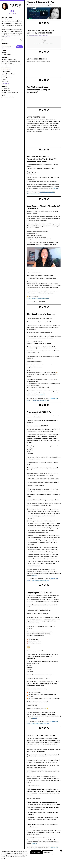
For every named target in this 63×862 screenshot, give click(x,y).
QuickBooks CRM (6, 90)
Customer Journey (6, 54)
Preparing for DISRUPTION (39, 592)
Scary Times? (5, 81)
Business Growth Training (8, 97)
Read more (7, 36)
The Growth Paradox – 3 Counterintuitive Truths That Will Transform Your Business (42, 159)
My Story (4, 52)
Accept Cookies (36, 852)
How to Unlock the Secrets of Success (11, 61)
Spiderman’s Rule (6, 75)
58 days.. (4, 79)
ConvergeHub (53, 391)
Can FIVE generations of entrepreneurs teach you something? (12, 65)
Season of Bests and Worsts (8, 74)
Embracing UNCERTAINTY (39, 412)
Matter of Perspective (7, 77)
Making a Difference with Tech (9, 59)
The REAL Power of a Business (41, 314)
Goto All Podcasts (6, 69)
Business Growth (6, 88)
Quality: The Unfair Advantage (41, 735)
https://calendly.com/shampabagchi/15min (38, 298)
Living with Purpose (6, 67)
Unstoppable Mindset (7, 63)
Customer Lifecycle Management (10, 92)
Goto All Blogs (12, 13)
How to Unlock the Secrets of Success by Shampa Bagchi (40, 31)
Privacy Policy (47, 852)
